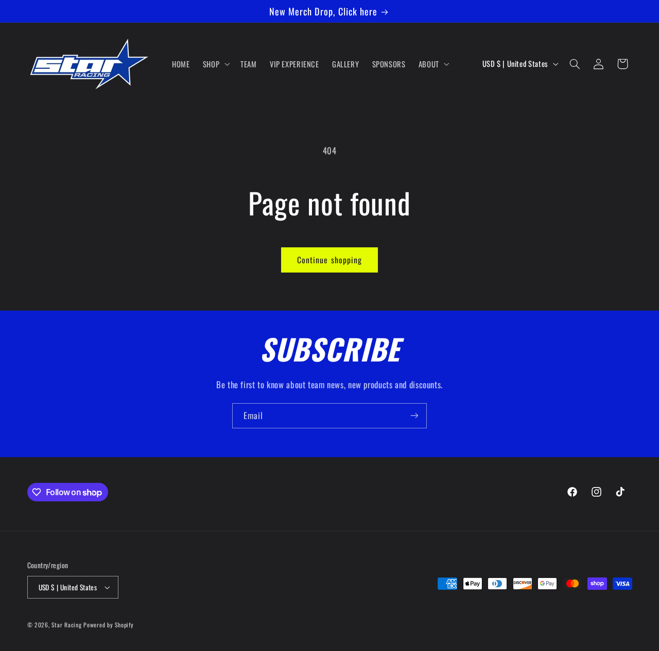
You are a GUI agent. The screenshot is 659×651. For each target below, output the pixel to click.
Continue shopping (329, 260)
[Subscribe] (414, 415)
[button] (215, 63)
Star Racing (66, 624)
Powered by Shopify (108, 624)
